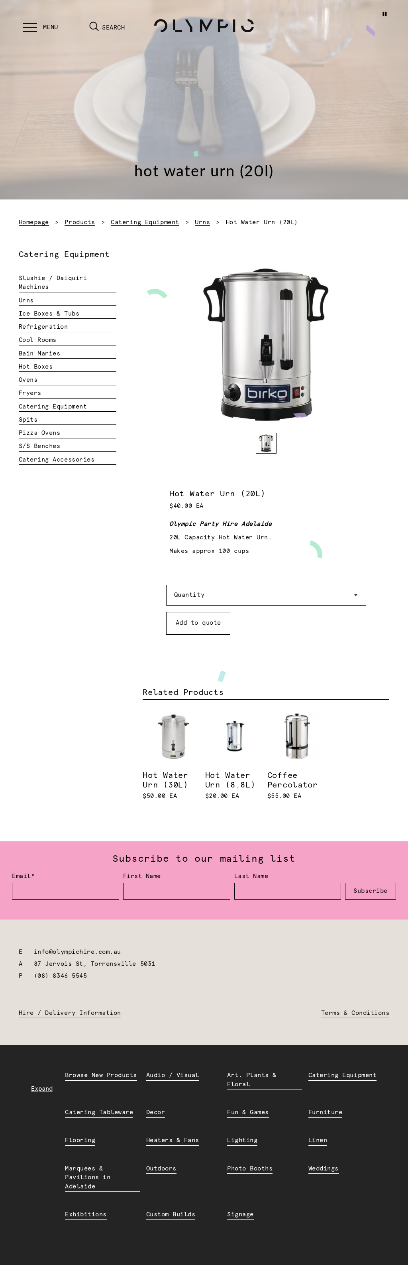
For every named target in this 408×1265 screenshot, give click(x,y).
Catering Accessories (57, 460)
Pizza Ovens (40, 433)
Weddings (323, 1169)
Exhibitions (86, 1215)
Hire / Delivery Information (70, 1013)
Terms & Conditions (355, 1013)
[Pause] (384, 14)
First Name (142, 876)
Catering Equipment (145, 222)
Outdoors (161, 1169)
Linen (318, 1140)
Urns (202, 222)
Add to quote (198, 623)
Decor (155, 1112)
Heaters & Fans (172, 1140)
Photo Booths (250, 1169)
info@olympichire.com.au (77, 952)
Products (80, 222)
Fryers (30, 393)
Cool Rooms (38, 340)
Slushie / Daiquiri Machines (53, 282)
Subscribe (370, 891)
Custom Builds (171, 1215)
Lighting (242, 1140)
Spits (28, 420)
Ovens (28, 380)
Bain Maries (40, 354)
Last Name (251, 876)
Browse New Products (101, 1075)
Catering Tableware (99, 1112)
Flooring (80, 1140)
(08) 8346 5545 (60, 976)
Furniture (325, 1112)
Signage (240, 1215)
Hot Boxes (36, 367)
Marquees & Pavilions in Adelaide (87, 1178)
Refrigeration (43, 327)
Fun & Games (248, 1112)
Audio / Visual (172, 1075)
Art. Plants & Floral (252, 1079)
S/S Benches (40, 446)
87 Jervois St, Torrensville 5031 (94, 964)
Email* (23, 876)
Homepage (34, 222)
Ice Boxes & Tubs (49, 314)
